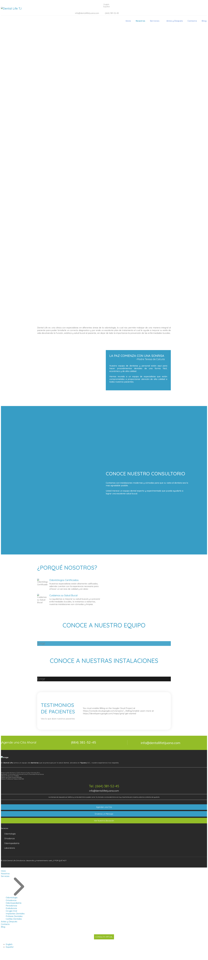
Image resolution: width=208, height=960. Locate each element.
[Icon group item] (195, 863)
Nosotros (140, 21)
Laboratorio (9, 848)
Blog (204, 21)
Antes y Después (174, 21)
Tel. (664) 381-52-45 (104, 786)
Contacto (192, 21)
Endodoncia (11, 908)
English (9, 944)
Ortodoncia (9, 838)
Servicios (154, 21)
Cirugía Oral (11, 911)
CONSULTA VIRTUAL (104, 937)
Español (9, 947)
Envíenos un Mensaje (104, 814)
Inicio (128, 21)
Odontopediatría (11, 843)
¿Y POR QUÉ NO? (59, 860)
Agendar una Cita (104, 807)
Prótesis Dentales (14, 916)
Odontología (10, 834)
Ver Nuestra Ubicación (104, 820)
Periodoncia (11, 905)
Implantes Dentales (15, 913)
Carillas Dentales (14, 919)
